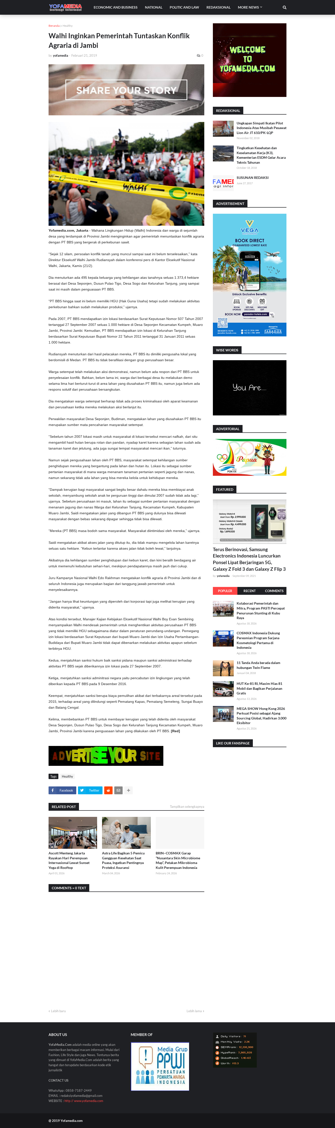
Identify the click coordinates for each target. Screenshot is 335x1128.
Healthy (68, 25)
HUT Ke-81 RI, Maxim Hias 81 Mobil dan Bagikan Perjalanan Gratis (259, 688)
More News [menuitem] (248, 7)
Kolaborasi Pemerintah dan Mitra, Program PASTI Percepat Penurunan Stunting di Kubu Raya (261, 610)
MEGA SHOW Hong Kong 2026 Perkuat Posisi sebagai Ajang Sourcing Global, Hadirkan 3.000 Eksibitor (261, 715)
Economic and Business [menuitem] (116, 7)
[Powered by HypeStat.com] (235, 1066)
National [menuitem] (153, 7)
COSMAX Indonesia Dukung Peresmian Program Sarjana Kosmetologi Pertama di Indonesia (258, 640)
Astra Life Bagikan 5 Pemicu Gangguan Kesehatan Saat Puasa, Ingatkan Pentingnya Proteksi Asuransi (123, 860)
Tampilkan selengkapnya (187, 807)
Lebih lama (194, 1011)
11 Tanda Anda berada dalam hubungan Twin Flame (258, 665)
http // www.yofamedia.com (83, 1101)
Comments (274, 591)
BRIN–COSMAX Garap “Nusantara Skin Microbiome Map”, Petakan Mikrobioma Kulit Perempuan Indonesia (178, 860)
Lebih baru (58, 1011)
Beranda (54, 25)
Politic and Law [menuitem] (184, 7)
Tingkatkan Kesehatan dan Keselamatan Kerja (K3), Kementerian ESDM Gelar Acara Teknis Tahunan (261, 155)
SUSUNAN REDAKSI (253, 177)
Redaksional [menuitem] (218, 7)
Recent (250, 591)
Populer (225, 591)
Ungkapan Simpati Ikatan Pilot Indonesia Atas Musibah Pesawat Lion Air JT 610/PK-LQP (261, 128)
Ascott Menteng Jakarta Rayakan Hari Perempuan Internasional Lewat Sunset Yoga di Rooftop (69, 860)
